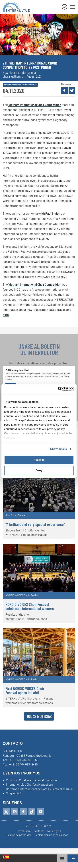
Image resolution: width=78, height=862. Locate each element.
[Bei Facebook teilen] (64, 90)
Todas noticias (39, 716)
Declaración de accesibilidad (51, 835)
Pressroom (24, 831)
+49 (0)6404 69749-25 (22, 760)
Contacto (39, 831)
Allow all (39, 459)
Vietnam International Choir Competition (34, 104)
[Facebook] (23, 811)
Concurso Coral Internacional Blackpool (32, 780)
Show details (58, 448)
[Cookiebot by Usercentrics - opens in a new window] (58, 389)
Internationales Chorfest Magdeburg (29, 784)
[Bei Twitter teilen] (72, 90)
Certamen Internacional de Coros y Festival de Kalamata (40, 789)
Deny (39, 470)
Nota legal (53, 831)
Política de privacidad (19, 835)
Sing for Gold (14, 793)
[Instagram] (14, 811)
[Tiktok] (31, 811)
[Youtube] (40, 811)
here (6, 314)
